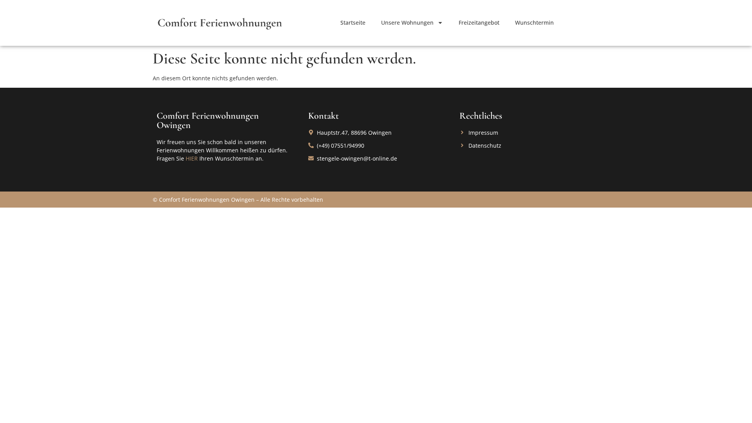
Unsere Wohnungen (407, 22)
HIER (192, 158)
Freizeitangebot (479, 22)
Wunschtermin (534, 22)
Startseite (352, 22)
